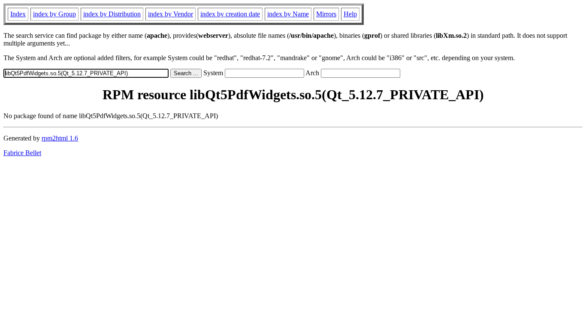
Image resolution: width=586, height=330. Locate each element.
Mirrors (326, 14)
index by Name (288, 14)
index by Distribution (112, 14)
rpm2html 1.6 (60, 138)
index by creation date (230, 14)
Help (350, 14)
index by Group (54, 14)
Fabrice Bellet (22, 152)
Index (18, 14)
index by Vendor (170, 14)
